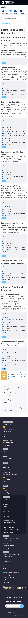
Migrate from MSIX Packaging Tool (11, 529)
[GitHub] (17, 597)
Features (5, 506)
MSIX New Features (7, 564)
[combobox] (14, 18)
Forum (4, 568)
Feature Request (6, 481)
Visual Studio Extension (8, 545)
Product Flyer (6, 516)
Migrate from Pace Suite (8, 532)
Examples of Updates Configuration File (13, 31)
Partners (5, 456)
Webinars (5, 559)
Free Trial (5, 499)
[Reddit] (22, 597)
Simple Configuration (9, 67)
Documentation (6, 472)
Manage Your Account (8, 469)
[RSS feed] (5, 597)
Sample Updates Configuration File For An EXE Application (17, 376)
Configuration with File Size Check (12, 153)
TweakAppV (5, 543)
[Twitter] (8, 597)
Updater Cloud (9, 442)
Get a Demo (5, 504)
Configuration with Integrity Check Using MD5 (12, 224)
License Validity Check (10, 294)
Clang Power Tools (7, 431)
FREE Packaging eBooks (8, 556)
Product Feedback (7, 479)
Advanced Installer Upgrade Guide (11, 554)
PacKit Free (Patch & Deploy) (9, 548)
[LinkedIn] (12, 597)
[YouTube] (10, 597)
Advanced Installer (7, 424)
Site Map (23, 615)
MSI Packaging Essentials (9, 575)
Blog (4, 566)
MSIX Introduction (7, 561)
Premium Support (7, 493)
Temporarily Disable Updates (12, 342)
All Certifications (6, 582)
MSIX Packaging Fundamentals (10, 579)
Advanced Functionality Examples (13, 289)
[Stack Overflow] (19, 597)
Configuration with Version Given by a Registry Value (12, 187)
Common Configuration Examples (13, 39)
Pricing (4, 501)
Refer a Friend (9, 477)
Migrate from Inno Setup (8, 527)
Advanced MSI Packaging (9, 577)
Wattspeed (5, 434)
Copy (4, 62)
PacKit (7, 427)
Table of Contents (6, 23)
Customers (5, 509)
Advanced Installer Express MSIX (10, 538)
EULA (16, 615)
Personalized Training (11, 488)
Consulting (5, 490)
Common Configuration (10, 102)
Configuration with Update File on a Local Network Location (13, 262)
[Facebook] (15, 597)
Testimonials (6, 513)
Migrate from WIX (7, 525)
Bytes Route (5, 436)
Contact (4, 453)
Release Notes (6, 467)
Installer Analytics (7, 445)
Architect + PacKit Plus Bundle (10, 474)
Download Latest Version (9, 465)
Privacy (19, 615)
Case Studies (6, 511)
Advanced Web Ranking (8, 429)
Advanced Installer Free (8, 540)
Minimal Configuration (10, 51)
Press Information (7, 458)
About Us (5, 451)
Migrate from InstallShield (9, 522)
